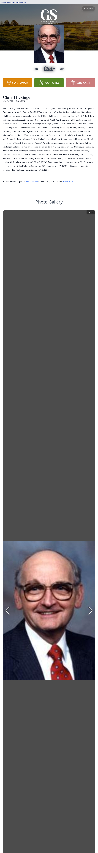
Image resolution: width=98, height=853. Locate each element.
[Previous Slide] (7, 610)
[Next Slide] (90, 610)
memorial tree (32, 181)
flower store (68, 181)
